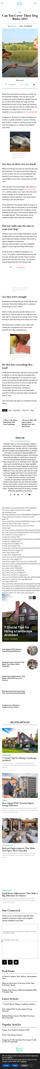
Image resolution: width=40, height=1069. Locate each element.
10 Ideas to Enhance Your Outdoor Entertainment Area (19, 977)
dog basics (17, 410)
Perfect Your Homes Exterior (12, 1035)
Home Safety (7, 890)
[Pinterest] (22, 494)
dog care (25, 410)
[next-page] (34, 597)
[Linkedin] (18, 494)
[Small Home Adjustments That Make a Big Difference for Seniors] (32, 678)
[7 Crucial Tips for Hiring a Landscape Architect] (20, 618)
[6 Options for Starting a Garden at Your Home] (32, 706)
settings (23, 1062)
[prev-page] (30, 597)
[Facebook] (11, 494)
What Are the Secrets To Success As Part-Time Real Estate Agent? (18, 984)
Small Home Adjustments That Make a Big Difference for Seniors (13, 678)
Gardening (6, 755)
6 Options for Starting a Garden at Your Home (11, 706)
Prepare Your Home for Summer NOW (15, 1030)
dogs (32, 410)
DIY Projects (7, 845)
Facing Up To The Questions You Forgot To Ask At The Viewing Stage (19, 1041)
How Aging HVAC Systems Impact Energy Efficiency (12, 650)
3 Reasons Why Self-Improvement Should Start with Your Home (29, 423)
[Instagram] (14, 494)
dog (10, 410)
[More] (34, 84)
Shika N (6, 639)
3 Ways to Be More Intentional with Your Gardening (10, 422)
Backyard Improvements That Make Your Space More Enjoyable (13, 664)
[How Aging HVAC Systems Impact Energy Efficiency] (32, 650)
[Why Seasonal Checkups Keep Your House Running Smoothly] (32, 692)
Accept (6, 1065)
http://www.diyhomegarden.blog (20, 441)
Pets (20, 12)
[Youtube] (29, 494)
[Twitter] (25, 494)
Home (4, 800)
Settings (24, 1065)
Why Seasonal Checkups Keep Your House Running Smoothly (13, 692)
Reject (15, 1065)
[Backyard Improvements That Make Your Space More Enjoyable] (32, 664)
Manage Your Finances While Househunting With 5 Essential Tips (19, 991)
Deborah (13, 26)
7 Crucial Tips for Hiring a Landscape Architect (18, 631)
